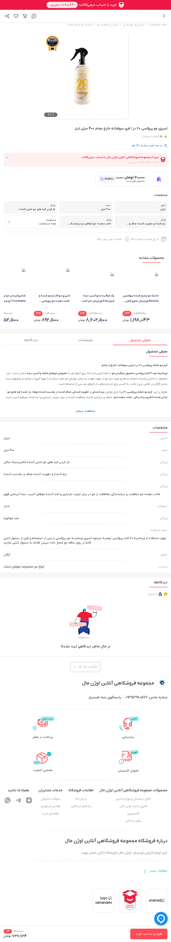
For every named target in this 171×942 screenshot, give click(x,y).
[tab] (140, 341)
